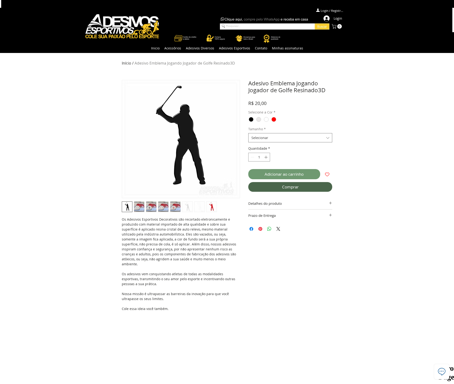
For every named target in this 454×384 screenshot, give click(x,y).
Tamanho (257, 129)
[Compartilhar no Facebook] (251, 229)
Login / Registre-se (332, 11)
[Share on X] (278, 229)
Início (126, 63)
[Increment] (266, 157)
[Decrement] (252, 157)
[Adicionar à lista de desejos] (327, 174)
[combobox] (290, 137)
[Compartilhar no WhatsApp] (269, 229)
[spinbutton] (259, 157)
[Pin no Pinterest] (260, 229)
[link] (337, 26)
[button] (172, 48)
